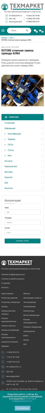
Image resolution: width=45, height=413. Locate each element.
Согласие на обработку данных (12, 279)
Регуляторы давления (9, 298)
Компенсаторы (28, 311)
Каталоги (8, 161)
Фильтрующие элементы (32, 298)
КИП (25, 344)
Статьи (11, 150)
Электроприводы (29, 302)
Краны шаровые (7, 294)
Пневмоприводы (29, 307)
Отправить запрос (22, 241)
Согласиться (22, 408)
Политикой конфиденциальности (24, 399)
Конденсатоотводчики (9, 342)
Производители (29, 331)
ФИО (7, 208)
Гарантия (8, 177)
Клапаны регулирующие (10, 330)
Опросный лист (11, 166)
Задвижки (5, 346)
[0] (35, 31)
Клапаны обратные (8, 326)
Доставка (9, 172)
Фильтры (26, 294)
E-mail (7, 228)
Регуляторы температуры (10, 302)
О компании (10, 123)
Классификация (14, 134)
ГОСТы (10, 144)
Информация (10, 128)
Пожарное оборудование (32, 327)
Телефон (8, 218)
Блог (10, 155)
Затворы (4, 307)
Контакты (9, 188)
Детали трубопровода (31, 315)
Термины (11, 139)
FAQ (6, 183)
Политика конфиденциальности (13, 274)
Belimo (25, 336)
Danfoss (26, 340)
